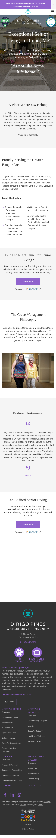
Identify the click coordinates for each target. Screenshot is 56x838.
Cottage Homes (8, 738)
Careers (10, 702)
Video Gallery (33, 773)
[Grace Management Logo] (28, 612)
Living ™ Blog (12, 780)
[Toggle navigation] (53, 10)
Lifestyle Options (11, 709)
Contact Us (34, 785)
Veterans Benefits (35, 741)
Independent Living (10, 717)
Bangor (47, 802)
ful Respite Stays (11, 743)
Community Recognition (12, 770)
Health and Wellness (36, 736)
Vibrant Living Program (37, 721)
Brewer (23, 805)
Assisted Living (8, 722)
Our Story (8, 756)
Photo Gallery (33, 779)
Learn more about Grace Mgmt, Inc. (17, 694)
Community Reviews (10, 775)
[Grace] (28, 10)
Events (31, 726)
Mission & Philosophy (10, 765)
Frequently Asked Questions (9, 749)
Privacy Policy (28, 829)
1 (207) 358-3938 (28, 642)
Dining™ (35, 731)
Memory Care (7, 728)
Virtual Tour (32, 768)
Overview (6, 712)
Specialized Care (9, 733)
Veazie (40, 805)
